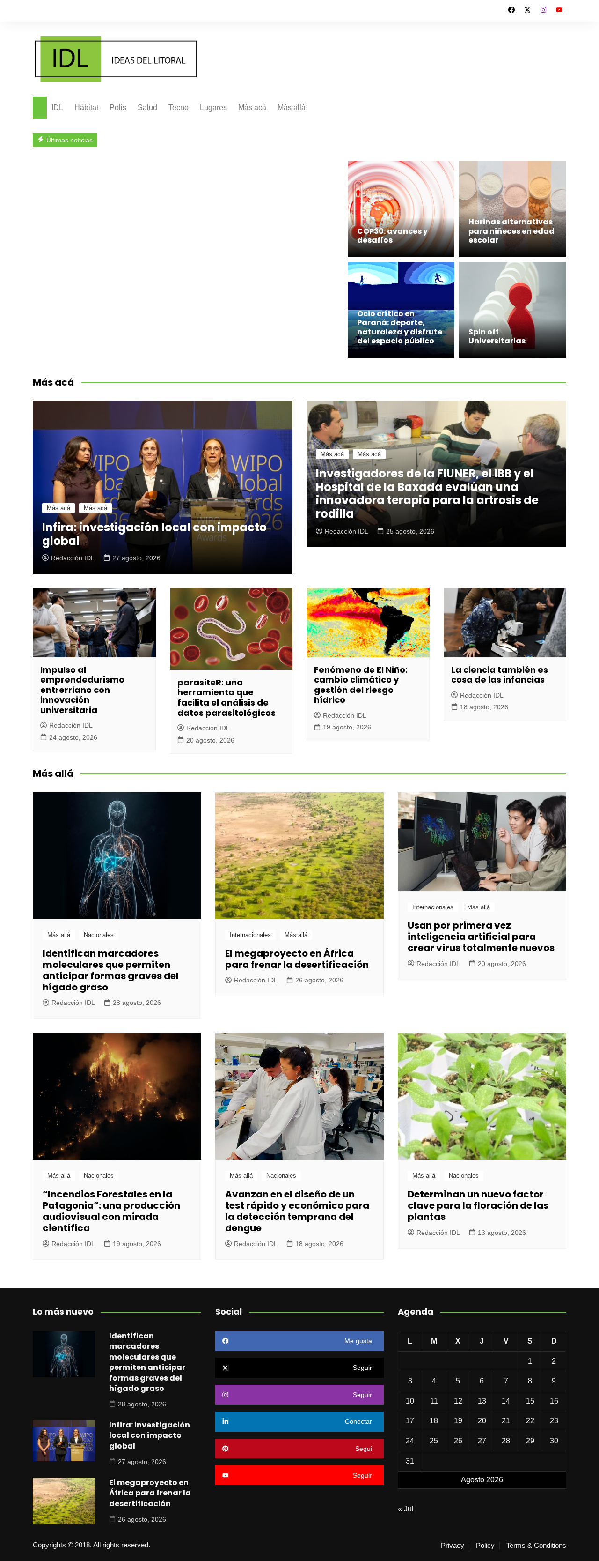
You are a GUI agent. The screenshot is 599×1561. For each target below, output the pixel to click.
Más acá (252, 108)
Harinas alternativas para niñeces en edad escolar (511, 230)
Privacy (452, 1545)
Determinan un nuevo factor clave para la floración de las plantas (478, 1205)
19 (458, 1421)
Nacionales (99, 934)
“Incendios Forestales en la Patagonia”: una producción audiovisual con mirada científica (111, 1211)
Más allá (292, 108)
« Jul (406, 1509)
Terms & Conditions (536, 1545)
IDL (57, 108)
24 (410, 1441)
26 (458, 1441)
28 (506, 1441)
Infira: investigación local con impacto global (154, 534)
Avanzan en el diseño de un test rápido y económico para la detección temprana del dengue (297, 1211)
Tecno (178, 108)
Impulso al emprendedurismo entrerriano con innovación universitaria (82, 690)
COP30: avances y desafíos (392, 235)
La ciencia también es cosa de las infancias (499, 675)
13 (482, 1401)
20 (482, 1421)
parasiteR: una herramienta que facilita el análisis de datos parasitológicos (226, 697)
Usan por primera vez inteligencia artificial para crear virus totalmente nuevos (481, 936)
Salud (147, 108)
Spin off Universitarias (497, 336)
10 (410, 1401)
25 (434, 1441)
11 (434, 1401)
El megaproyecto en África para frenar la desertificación (297, 959)
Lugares (213, 108)
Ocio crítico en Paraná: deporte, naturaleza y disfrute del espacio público (399, 327)
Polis (118, 108)
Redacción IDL (73, 558)
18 (434, 1421)
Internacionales (250, 934)
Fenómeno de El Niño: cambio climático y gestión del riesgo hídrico (361, 685)
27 (482, 1441)
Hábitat (86, 108)
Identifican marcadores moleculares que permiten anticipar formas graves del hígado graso (111, 970)
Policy (485, 1545)
